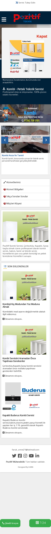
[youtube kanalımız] (31, 456)
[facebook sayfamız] (20, 456)
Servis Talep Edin (26, 2)
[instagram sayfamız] (25, 456)
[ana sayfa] (26, 20)
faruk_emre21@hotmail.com (25, 449)
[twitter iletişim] (14, 456)
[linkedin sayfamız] (37, 456)
